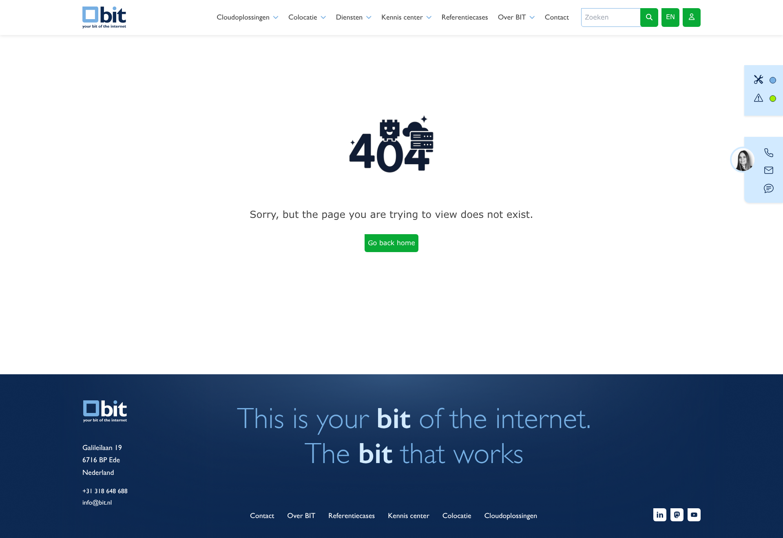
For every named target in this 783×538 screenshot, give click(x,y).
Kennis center (402, 17)
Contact (557, 17)
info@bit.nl (97, 502)
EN (670, 17)
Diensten (349, 17)
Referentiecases (465, 17)
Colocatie (302, 17)
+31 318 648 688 (105, 491)
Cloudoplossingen (243, 17)
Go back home (391, 243)
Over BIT (512, 17)
